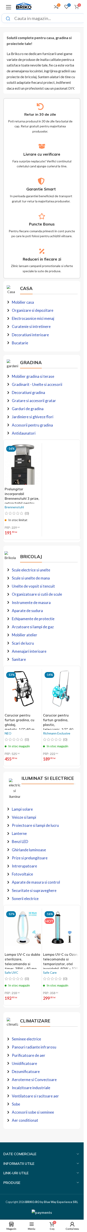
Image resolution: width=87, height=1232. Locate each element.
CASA (26, 288)
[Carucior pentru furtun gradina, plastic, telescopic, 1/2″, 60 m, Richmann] (61, 690)
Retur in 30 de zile (40, 114)
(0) (27, 513)
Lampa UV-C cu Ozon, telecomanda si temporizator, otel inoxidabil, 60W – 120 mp (60, 963)
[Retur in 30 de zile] (40, 106)
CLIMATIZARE (35, 1021)
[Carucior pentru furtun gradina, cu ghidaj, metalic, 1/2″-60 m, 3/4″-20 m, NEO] (23, 690)
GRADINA (31, 362)
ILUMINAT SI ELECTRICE (47, 778)
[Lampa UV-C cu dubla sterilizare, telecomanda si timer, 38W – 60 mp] (23, 930)
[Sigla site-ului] (24, 6)
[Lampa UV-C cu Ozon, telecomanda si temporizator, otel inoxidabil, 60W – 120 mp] (61, 930)
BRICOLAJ (31, 556)
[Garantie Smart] (41, 181)
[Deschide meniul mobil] (8, 6)
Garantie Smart (41, 189)
